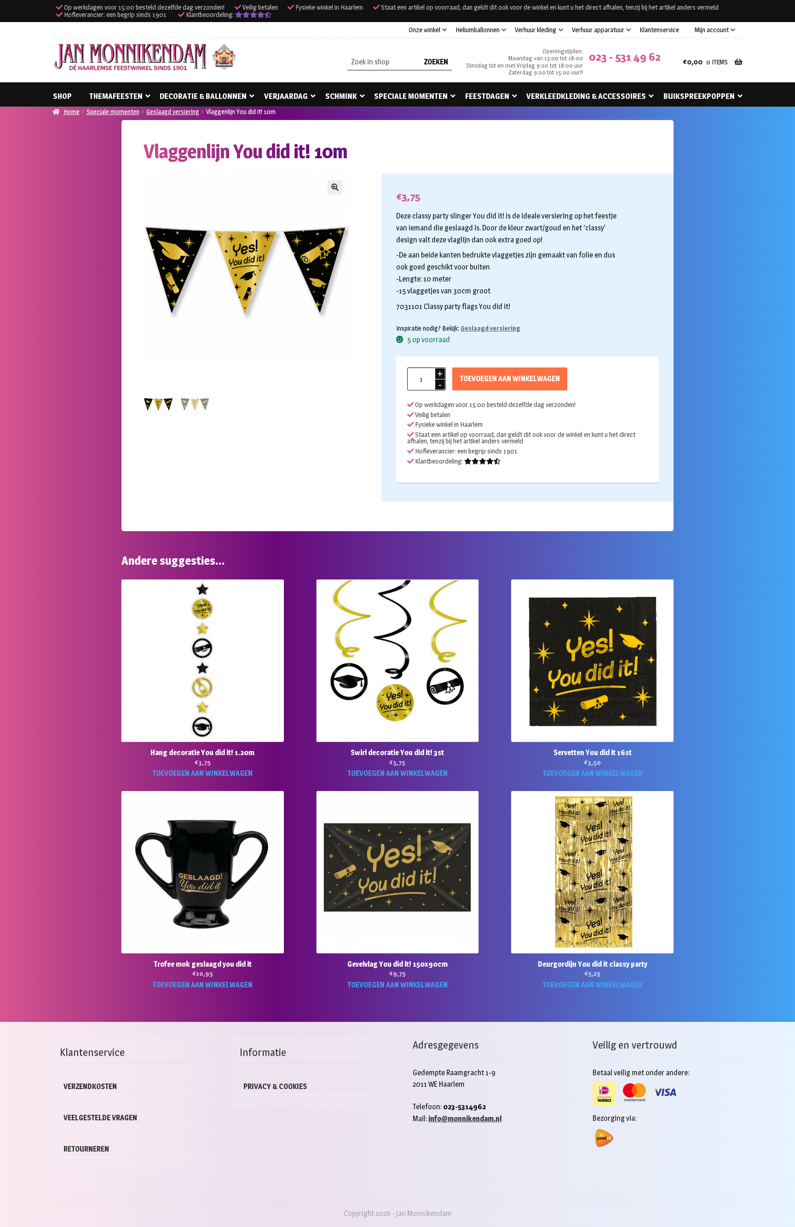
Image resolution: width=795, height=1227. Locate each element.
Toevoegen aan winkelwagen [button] (202, 773)
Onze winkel (424, 30)
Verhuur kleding (535, 30)
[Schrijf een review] (253, 15)
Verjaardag (286, 96)
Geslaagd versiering (172, 111)
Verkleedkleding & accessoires (586, 96)
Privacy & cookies (275, 1086)
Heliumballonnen (477, 30)
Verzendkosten (90, 1086)
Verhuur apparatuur (598, 30)
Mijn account (712, 30)
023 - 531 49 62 (625, 56)
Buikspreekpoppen (699, 96)
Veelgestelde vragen (100, 1117)
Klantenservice (659, 30)
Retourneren (86, 1149)
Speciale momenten (411, 96)
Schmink (341, 96)
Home (71, 111)
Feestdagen (487, 96)
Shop (62, 96)
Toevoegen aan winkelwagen (510, 378)
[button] (335, 187)
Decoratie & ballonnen (203, 96)
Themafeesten (116, 96)
